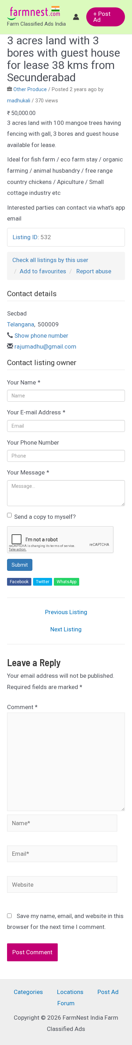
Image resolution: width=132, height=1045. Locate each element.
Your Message (28, 472)
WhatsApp (66, 581)
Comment (22, 707)
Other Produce (30, 90)
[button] (105, 16)
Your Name (23, 382)
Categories (28, 991)
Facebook (19, 581)
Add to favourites (43, 271)
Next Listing (66, 629)
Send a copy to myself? (45, 516)
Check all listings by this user (50, 259)
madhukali (18, 101)
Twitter (42, 581)
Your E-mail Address (36, 412)
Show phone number (41, 335)
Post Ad (108, 991)
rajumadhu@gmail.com (45, 346)
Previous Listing (66, 612)
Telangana (20, 324)
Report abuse (93, 271)
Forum (66, 1003)
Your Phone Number (33, 442)
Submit (20, 565)
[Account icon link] (76, 17)
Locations (70, 991)
